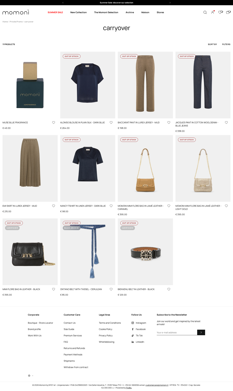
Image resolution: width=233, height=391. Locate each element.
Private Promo (16, 21)
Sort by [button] (212, 44)
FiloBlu (129, 387)
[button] (64, 2)
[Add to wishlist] (53, 122)
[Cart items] (228, 12)
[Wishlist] (220, 12)
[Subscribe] (201, 332)
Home (5, 21)
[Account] (212, 12)
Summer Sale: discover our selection (64, 2)
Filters (226, 44)
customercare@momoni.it (157, 385)
